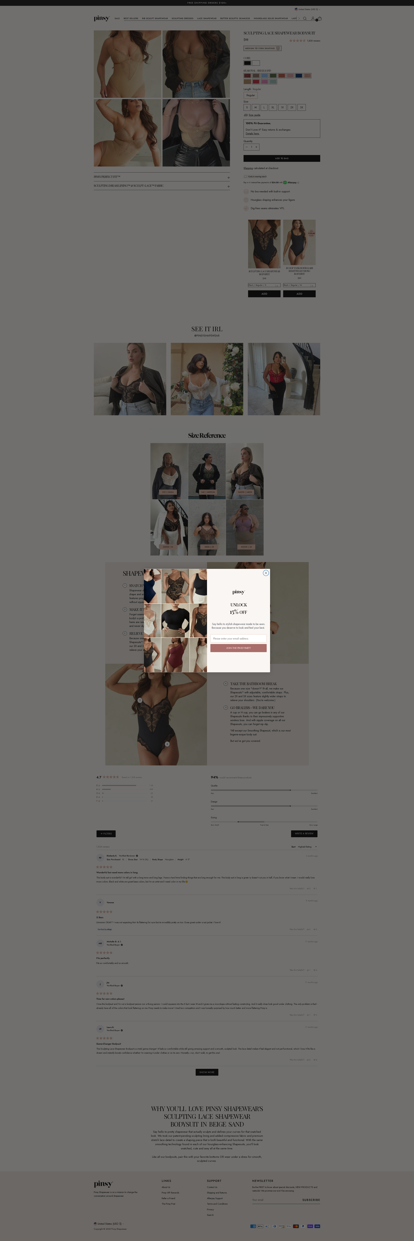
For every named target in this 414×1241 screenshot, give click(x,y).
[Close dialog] (266, 573)
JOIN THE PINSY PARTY (238, 648)
